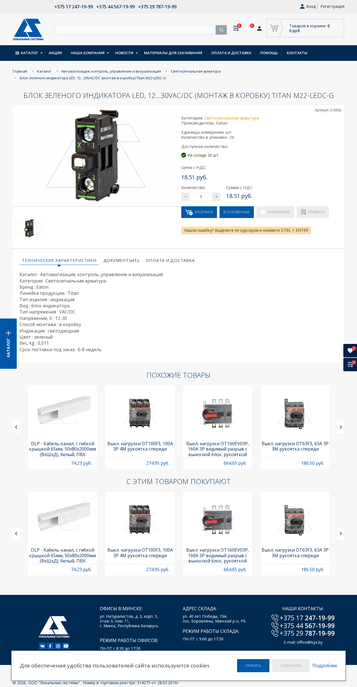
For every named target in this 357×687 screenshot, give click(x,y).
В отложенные (236, 212)
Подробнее (324, 665)
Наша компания (88, 52)
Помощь (269, 52)
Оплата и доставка (231, 52)
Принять (253, 665)
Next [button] (340, 427)
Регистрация (332, 6)
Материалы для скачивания (173, 52)
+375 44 (307, 625)
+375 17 (307, 617)
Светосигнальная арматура (231, 118)
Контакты (297, 52)
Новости (124, 52)
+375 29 (307, 633)
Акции (55, 52)
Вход (311, 6)
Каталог (29, 52)
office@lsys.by (309, 642)
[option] (62, 427)
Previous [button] (16, 427)
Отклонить (291, 665)
